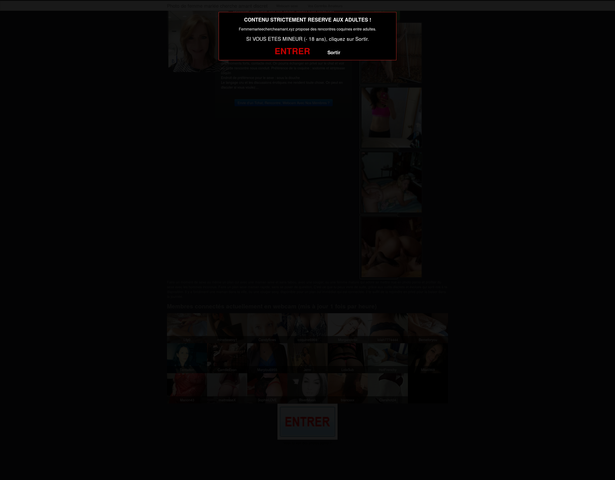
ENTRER (292, 50)
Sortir (333, 52)
